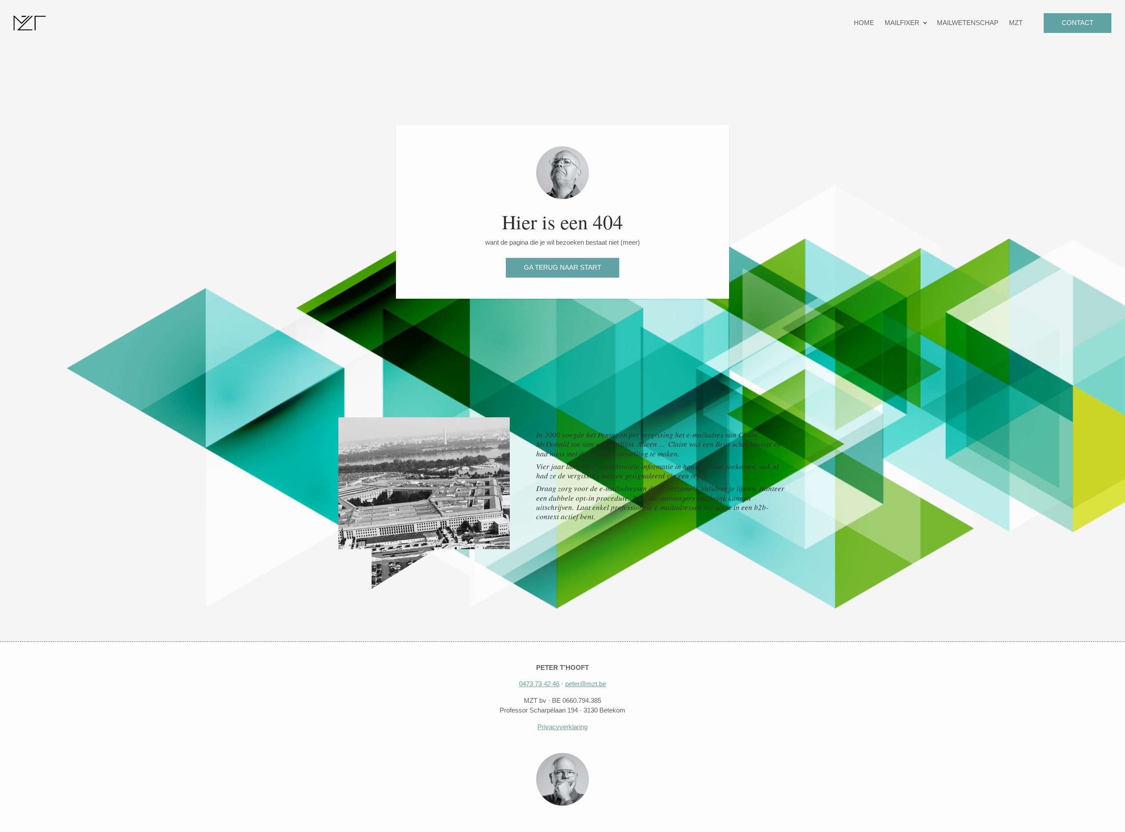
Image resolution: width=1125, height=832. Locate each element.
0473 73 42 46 (539, 683)
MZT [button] (1016, 22)
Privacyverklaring (562, 727)
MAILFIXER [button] (902, 22)
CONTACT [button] (1077, 22)
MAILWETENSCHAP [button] (967, 22)
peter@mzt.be (585, 683)
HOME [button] (864, 22)
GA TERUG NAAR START (562, 267)
